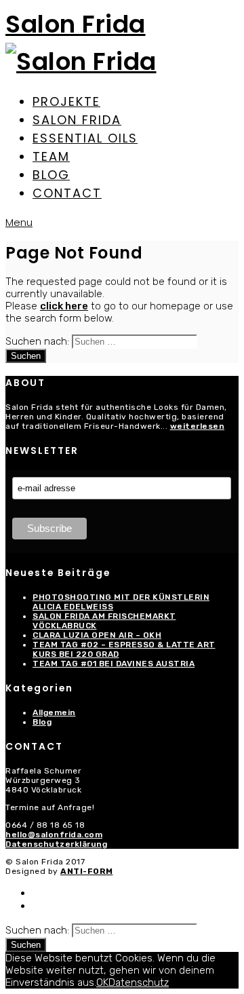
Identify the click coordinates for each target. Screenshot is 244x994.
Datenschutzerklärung (56, 844)
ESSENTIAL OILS (85, 138)
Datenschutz (138, 982)
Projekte (66, 101)
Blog (42, 722)
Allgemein (54, 712)
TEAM (51, 156)
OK (102, 982)
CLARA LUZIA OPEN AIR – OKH (97, 635)
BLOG (51, 174)
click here (64, 306)
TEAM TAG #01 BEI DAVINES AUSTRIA (114, 663)
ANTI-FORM (86, 871)
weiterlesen (197, 426)
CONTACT (67, 193)
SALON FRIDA (77, 119)
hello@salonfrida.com (53, 834)
